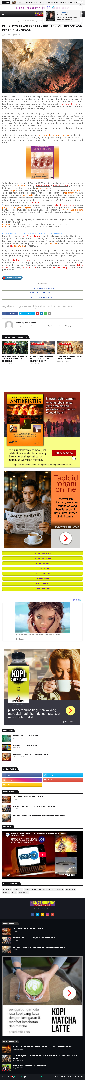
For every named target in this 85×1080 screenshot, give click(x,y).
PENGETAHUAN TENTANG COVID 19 (25, 736)
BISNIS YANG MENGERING (42, 297)
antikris (24, 306)
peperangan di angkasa (14, 21)
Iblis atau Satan (69, 104)
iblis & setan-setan (64, 205)
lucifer (53, 306)
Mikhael (70, 306)
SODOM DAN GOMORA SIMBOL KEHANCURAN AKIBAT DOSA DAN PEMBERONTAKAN (42, 1046)
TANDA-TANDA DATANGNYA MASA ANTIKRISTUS (29, 797)
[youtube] (63, 780)
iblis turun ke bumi (21, 260)
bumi (37, 306)
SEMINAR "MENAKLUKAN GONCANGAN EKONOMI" (33, 2)
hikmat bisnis (18, 889)
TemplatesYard (19, 1077)
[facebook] (22, 775)
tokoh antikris (43, 185)
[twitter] (63, 775)
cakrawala (43, 306)
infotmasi (6, 893)
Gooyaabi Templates (41, 1077)
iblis (49, 306)
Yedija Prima (8, 35)
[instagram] (22, 780)
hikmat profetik (70, 889)
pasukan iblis (6, 308)
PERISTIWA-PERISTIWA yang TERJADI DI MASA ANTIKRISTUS (33, 806)
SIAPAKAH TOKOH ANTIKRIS (42, 293)
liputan (14, 893)
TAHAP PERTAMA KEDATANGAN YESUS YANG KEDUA (69, 357)
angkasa (18, 306)
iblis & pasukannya (31, 236)
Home (4, 21)
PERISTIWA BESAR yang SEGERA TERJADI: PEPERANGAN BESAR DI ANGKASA (38, 815)
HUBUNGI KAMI (78, 1077)
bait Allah (31, 306)
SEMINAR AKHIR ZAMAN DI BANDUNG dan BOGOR (30, 754)
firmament (34, 202)
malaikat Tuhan (61, 306)
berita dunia (7, 889)
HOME (57, 1077)
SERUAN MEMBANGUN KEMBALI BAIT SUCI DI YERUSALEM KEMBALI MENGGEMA (42, 358)
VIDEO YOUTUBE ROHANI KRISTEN (24, 745)
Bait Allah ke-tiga (61, 185)
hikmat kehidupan (44, 889)
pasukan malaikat (17, 308)
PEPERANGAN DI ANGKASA (42, 288)
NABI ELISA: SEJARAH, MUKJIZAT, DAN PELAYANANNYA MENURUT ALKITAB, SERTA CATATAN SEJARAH (44, 1057)
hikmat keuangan (57, 889)
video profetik (23, 893)
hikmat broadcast (30, 889)
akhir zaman (10, 306)
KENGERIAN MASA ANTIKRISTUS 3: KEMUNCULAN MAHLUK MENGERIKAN (14, 358)
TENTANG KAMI (66, 1077)
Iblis (11, 245)
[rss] (22, 785)
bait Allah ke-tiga (60, 267)
